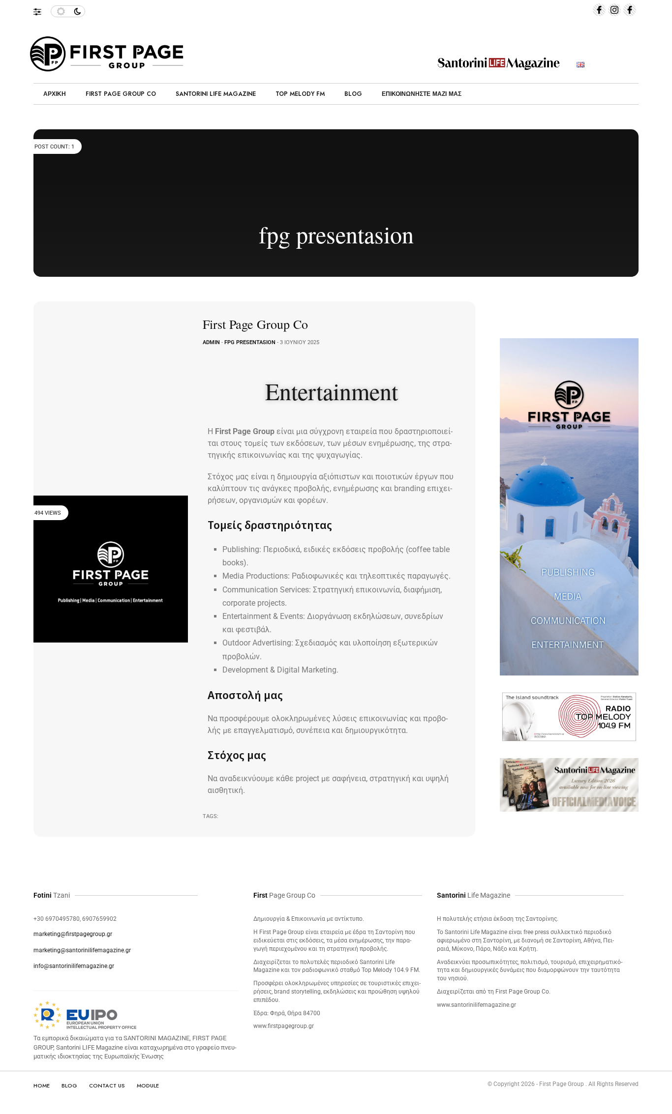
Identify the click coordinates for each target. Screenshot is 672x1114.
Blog (353, 93)
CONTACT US (107, 1085)
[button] (42, 9)
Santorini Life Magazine (216, 93)
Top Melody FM (300, 93)
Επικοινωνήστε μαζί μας (421, 93)
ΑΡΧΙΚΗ (54, 93)
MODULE (148, 1085)
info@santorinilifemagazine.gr (73, 966)
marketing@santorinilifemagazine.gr (82, 950)
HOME (41, 1085)
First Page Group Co (121, 93)
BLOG (69, 1085)
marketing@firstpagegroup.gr (72, 934)
